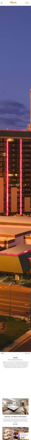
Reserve (27, 2)
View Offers (15, 424)
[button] (0, 385)
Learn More (5, 393)
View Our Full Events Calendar (15, 377)
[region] (1, 3)
